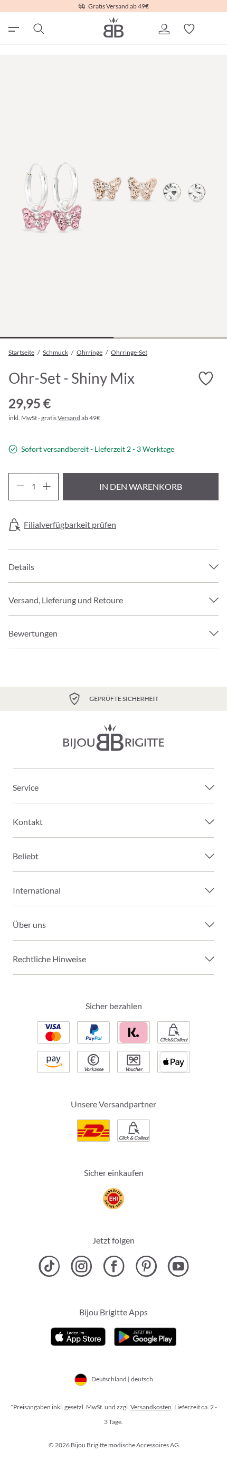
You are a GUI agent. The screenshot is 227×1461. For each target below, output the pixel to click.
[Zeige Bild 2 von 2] (170, 337)
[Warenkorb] (214, 29)
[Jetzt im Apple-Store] (78, 1336)
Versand (69, 418)
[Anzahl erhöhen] (47, 486)
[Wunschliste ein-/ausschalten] (206, 379)
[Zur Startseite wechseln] (113, 27)
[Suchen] (38, 29)
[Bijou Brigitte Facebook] (114, 1266)
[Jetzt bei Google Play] (145, 1336)
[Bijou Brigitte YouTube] (178, 1266)
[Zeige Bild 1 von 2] (57, 337)
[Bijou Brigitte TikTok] (49, 1266)
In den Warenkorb (140, 486)
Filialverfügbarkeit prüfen (70, 524)
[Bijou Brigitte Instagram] (81, 1266)
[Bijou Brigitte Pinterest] (146, 1266)
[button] (163, 29)
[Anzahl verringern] (20, 486)
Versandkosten (151, 1407)
